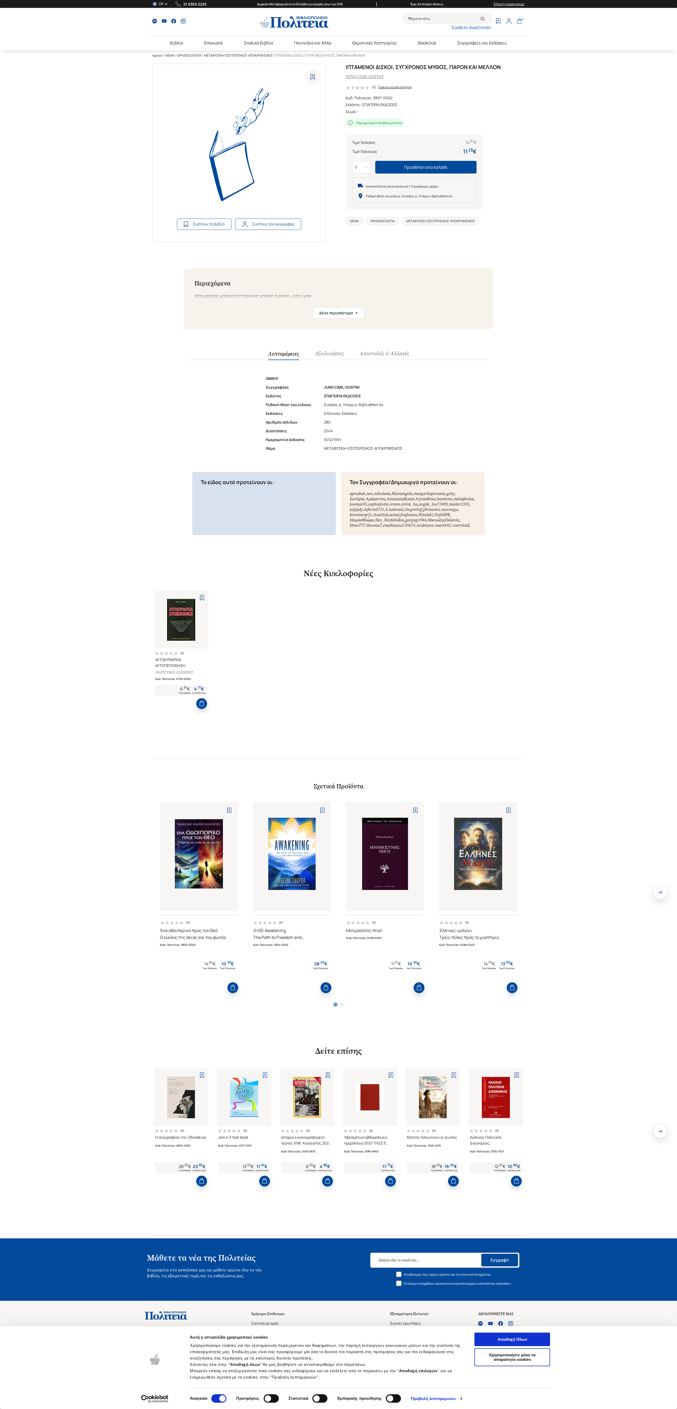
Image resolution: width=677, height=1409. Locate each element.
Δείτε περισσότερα (338, 313)
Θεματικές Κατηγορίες (374, 43)
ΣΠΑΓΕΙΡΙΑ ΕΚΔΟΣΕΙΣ (379, 104)
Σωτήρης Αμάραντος (367, 499)
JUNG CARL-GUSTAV (365, 76)
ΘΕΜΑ (169, 55)
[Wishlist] (498, 21)
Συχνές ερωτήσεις (405, 1323)
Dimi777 (357, 525)
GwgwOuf (413, 509)
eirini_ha (409, 504)
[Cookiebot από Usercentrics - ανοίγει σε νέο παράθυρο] (155, 1399)
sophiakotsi (378, 504)
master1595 (459, 504)
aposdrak (357, 493)
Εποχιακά (213, 43)
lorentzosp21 (361, 514)
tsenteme (444, 499)
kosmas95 (358, 504)
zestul (394, 514)
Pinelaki (425, 514)
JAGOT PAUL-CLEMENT (174, 672)
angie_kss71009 (433, 504)
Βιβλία (176, 43)
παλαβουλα (464, 499)
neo (370, 493)
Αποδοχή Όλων (512, 1339)
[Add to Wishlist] (312, 76)
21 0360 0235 (195, 4)
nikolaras (382, 493)
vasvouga (449, 509)
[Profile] (509, 21)
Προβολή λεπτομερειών (433, 1398)
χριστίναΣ (460, 525)
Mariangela (402, 493)
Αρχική (157, 55)
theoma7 (374, 525)
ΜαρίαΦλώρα (362, 520)
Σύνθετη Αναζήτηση (471, 27)
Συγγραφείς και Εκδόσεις (482, 43)
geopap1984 (415, 520)
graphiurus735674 (399, 525)
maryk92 (443, 525)
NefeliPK (442, 514)
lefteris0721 (374, 509)
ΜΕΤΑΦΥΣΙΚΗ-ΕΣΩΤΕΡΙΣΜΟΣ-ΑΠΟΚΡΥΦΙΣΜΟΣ (238, 55)
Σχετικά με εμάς (265, 1323)
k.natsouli (394, 509)
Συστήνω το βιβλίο (209, 223)
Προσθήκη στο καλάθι (426, 167)
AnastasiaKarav (401, 499)
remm (395, 504)
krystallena (425, 499)
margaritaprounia (429, 493)
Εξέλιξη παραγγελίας (509, 4)
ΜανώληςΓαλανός (443, 520)
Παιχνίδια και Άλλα (312, 43)
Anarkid (380, 514)
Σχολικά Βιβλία (258, 43)
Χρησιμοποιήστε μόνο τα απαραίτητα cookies (512, 1357)
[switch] (271, 1398)
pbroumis (431, 509)
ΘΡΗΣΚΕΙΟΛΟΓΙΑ (189, 55)
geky (451, 493)
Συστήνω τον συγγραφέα (273, 223)
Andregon (425, 525)
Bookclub (427, 43)
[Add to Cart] (201, 703)
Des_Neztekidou (389, 520)
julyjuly (356, 509)
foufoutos (408, 514)
